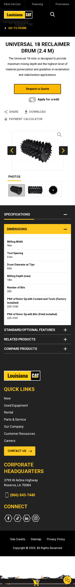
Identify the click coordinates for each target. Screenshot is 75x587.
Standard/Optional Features (29, 330)
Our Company (14, 426)
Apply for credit (48, 99)
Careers (9, 441)
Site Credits (17, 539)
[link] (37, 576)
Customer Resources (19, 434)
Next (63, 150)
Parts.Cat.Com (12, 4)
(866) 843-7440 (22, 495)
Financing (37, 4)
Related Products (19, 339)
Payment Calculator (25, 119)
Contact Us (17, 451)
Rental (8, 412)
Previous (11, 150)
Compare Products (20, 349)
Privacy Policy (56, 539)
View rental (18, 98)
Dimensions (17, 229)
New (7, 398)
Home (22, 28)
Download (37, 111)
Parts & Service (15, 419)
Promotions (62, 4)
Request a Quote (37, 89)
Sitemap (36, 539)
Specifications (17, 214)
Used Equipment (16, 405)
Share (13, 111)
